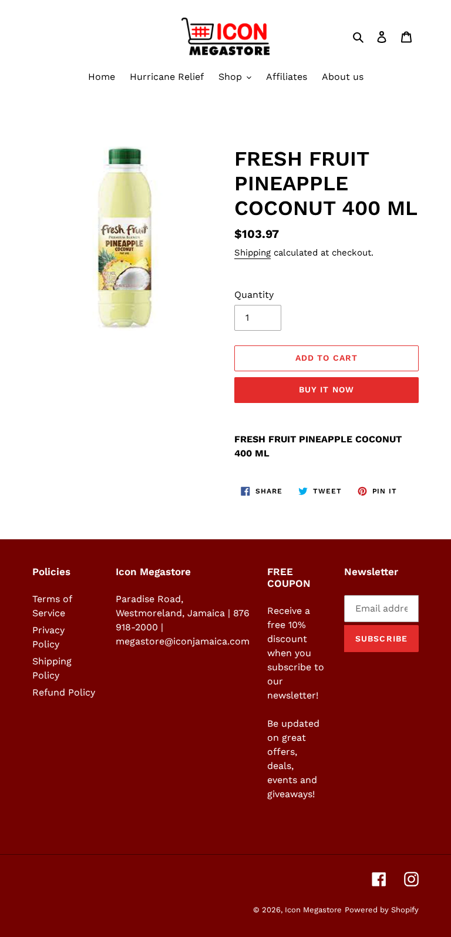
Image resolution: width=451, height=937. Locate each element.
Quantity (254, 294)
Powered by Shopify (382, 909)
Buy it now (326, 389)
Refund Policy (63, 692)
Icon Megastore (313, 909)
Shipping (252, 252)
